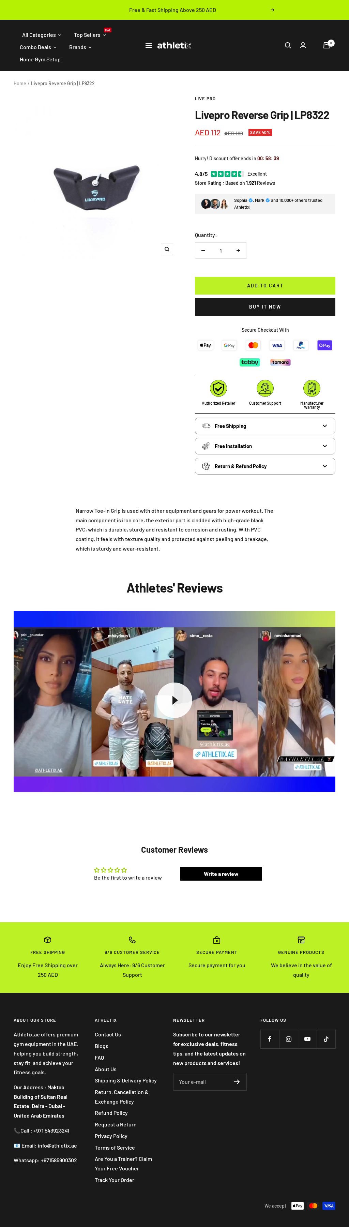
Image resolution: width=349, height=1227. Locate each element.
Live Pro (205, 98)
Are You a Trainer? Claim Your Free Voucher (123, 1163)
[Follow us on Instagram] (288, 1039)
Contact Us (108, 1034)
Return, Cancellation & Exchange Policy (122, 1097)
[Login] (303, 45)
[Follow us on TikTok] (326, 1039)
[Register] (237, 1081)
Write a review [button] (221, 873)
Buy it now (265, 307)
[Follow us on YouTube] (307, 1039)
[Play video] (174, 700)
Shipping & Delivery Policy (126, 1080)
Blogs (101, 1046)
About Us (106, 1069)
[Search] (288, 45)
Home (20, 83)
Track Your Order (114, 1180)
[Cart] (326, 45)
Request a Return (116, 1124)
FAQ (99, 1057)
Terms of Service (115, 1147)
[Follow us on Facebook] (269, 1039)
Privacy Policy (111, 1136)
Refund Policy (111, 1112)
